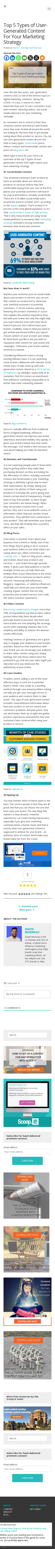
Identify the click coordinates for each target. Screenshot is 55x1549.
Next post (25, 909)
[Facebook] (6, 58)
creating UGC (10, 556)
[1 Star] (19, 894)
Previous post (30, 906)
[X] (30, 58)
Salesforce (17, 789)
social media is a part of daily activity (28, 212)
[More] (42, 58)
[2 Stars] (22, 894)
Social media (31, 143)
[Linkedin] (12, 58)
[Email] (24, 58)
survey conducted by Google (23, 609)
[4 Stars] (27, 894)
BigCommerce (19, 423)
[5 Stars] (29, 894)
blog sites (18, 149)
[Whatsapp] (18, 58)
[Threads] (36, 58)
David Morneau (35, 48)
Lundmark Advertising (23, 282)
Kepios (14, 205)
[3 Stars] (24, 894)
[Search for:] (27, 1035)
